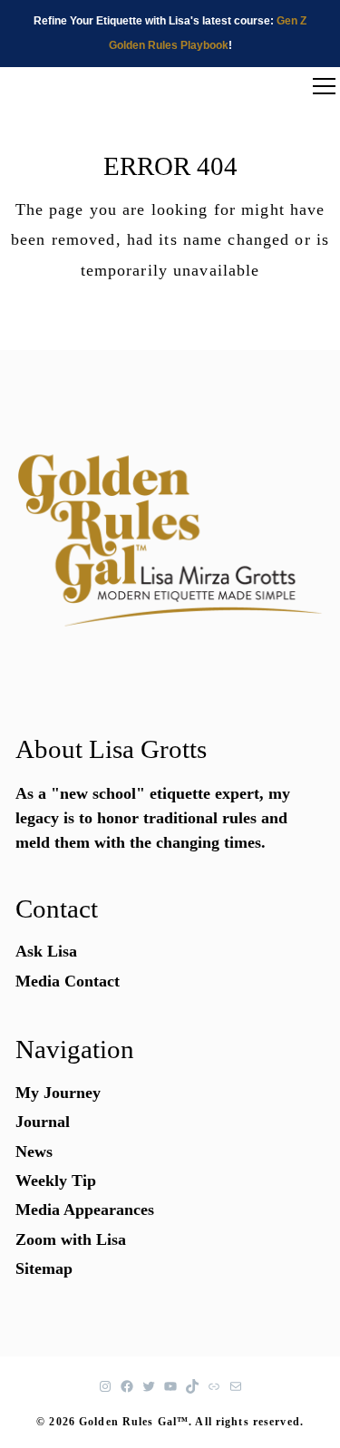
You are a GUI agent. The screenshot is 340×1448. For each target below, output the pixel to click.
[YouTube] (170, 1386)
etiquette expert (204, 793)
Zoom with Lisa (70, 1239)
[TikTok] (192, 1386)
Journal (42, 1122)
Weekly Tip (55, 1180)
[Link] (214, 1386)
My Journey (58, 1093)
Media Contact (67, 981)
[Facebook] (127, 1386)
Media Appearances (84, 1209)
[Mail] (235, 1386)
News (34, 1151)
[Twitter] (148, 1386)
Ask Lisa (46, 951)
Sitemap (44, 1268)
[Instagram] (105, 1386)
